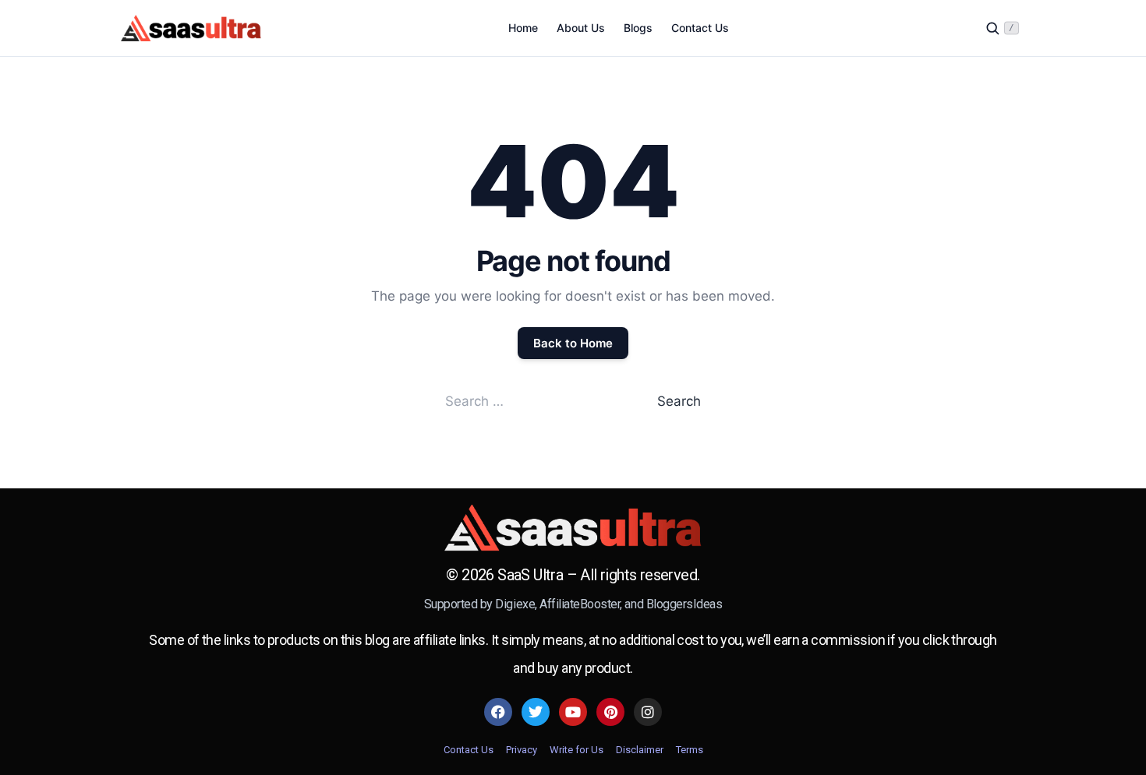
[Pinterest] (610, 712)
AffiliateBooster (579, 604)
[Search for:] (551, 401)
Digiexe (515, 604)
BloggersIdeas (684, 604)
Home (523, 27)
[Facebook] (498, 712)
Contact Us (700, 27)
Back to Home (573, 343)
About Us (581, 27)
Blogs (638, 27)
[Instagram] (648, 712)
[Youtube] (573, 712)
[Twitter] (536, 712)
